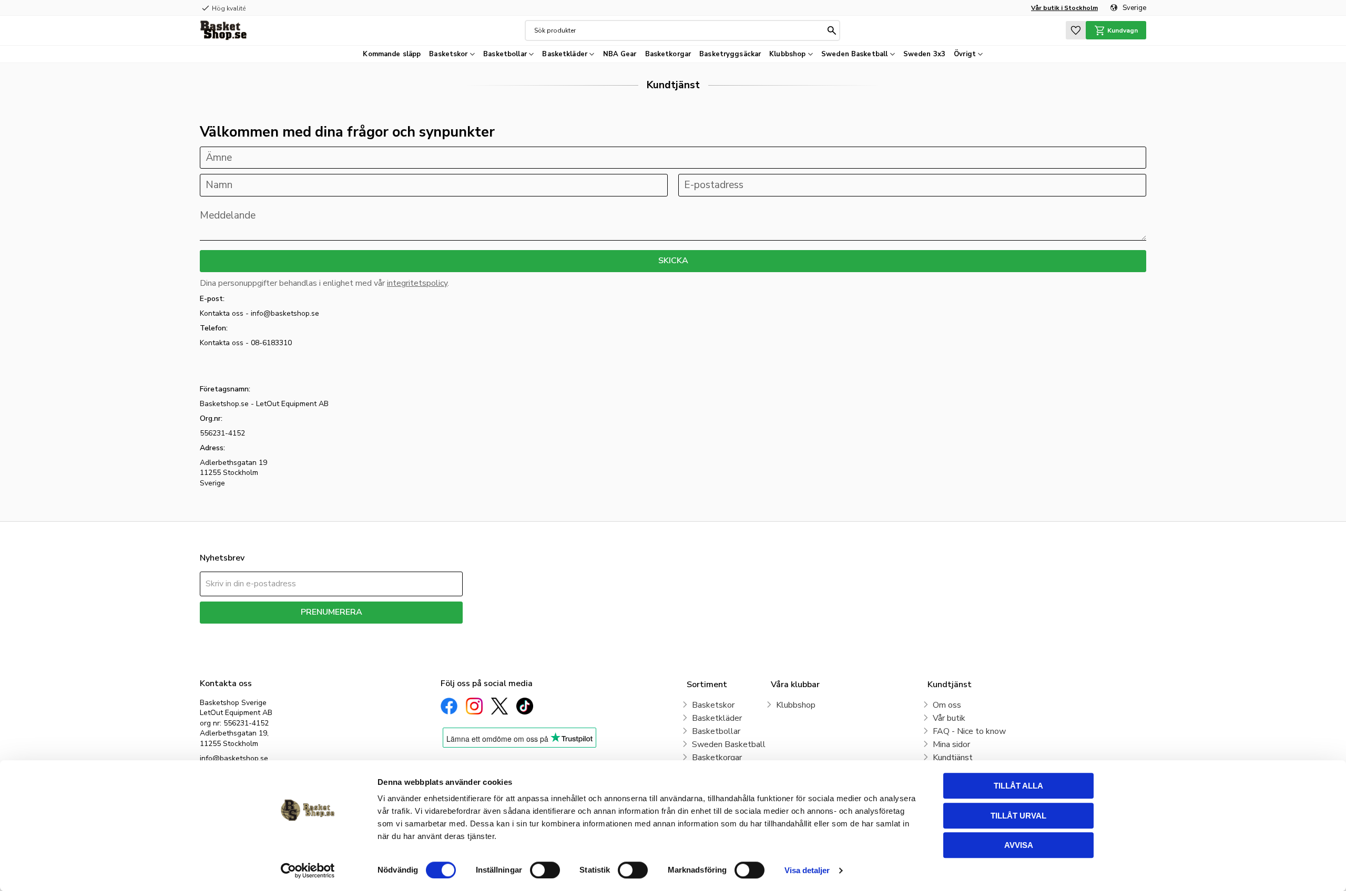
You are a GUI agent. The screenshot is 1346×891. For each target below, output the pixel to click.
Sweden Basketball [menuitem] (854, 54)
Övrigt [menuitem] (965, 54)
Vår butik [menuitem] (949, 718)
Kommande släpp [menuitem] (392, 54)
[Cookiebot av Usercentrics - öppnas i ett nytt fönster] (308, 870)
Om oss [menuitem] (947, 705)
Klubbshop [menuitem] (787, 54)
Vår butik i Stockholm (1064, 8)
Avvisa (1018, 845)
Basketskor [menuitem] (448, 54)
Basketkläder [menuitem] (564, 54)
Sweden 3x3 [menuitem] (924, 54)
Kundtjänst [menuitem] (953, 757)
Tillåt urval (1018, 815)
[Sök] (831, 30)
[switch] (545, 870)
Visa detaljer (807, 870)
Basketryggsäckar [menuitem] (730, 54)
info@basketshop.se (234, 758)
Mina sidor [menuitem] (951, 744)
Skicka (673, 260)
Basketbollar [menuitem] (505, 54)
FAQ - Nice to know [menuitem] (969, 731)
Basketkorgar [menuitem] (668, 54)
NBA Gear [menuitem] (620, 54)
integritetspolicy (417, 283)
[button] (1076, 30)
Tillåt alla (1018, 785)
